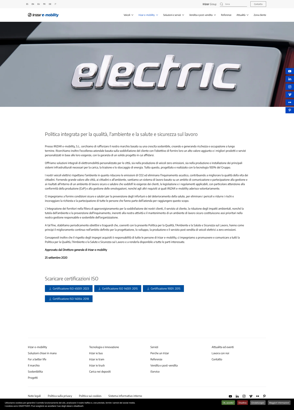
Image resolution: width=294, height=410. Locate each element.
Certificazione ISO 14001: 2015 (120, 288)
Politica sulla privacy (60, 396)
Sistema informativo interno (125, 396)
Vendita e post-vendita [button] (201, 14)
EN (33, 4)
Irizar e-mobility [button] (146, 14)
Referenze (226, 14)
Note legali (34, 396)
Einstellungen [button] (257, 402)
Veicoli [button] (127, 14)
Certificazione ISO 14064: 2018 (71, 298)
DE (50, 4)
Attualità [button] (240, 14)
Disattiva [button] (243, 402)
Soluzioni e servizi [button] (172, 14)
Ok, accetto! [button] (228, 402)
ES (27, 4)
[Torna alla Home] (43, 15)
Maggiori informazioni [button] (279, 402)
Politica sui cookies (90, 396)
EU (38, 4)
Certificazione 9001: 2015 (165, 288)
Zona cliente (260, 14)
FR (44, 4)
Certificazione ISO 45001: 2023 (71, 288)
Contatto (258, 4)
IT (55, 4)
